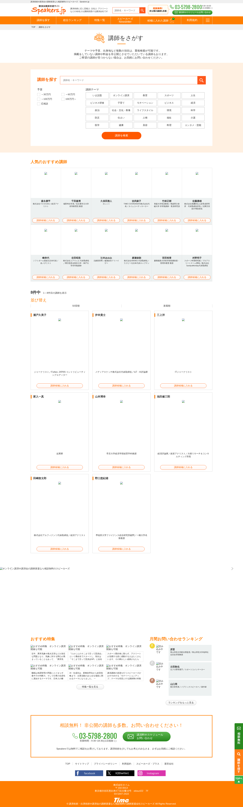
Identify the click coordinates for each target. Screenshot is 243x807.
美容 (145, 125)
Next (231, 568)
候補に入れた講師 (160, 20)
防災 (97, 117)
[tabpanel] (121, 568)
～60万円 (70, 94)
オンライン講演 (121, 95)
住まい (121, 117)
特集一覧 (99, 20)
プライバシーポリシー (105, 763)
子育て (121, 102)
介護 (193, 117)
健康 (121, 125)
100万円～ (70, 99)
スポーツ (169, 95)
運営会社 (169, 763)
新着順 (166, 305)
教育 (145, 95)
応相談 (44, 103)
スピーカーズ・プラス (147, 763)
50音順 (76, 305)
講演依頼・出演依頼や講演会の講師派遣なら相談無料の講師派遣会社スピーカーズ (112, 803)
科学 (193, 110)
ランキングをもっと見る (181, 702)
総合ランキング (72, 20)
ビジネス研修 (97, 102)
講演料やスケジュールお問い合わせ (195, 12)
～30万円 (46, 94)
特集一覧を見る (90, 686)
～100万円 (46, 99)
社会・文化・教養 (121, 110)
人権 (145, 117)
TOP (33, 27)
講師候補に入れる (46, 220)
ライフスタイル (145, 110)
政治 (97, 110)
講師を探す (43, 20)
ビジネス (169, 102)
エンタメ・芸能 (193, 125)
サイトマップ (82, 763)
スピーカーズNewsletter (125, 20)
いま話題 (97, 95)
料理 (169, 125)
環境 (169, 110)
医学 (97, 125)
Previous (11, 568)
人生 (193, 95)
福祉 (169, 117)
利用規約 (192, 20)
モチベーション (145, 102)
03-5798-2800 (98, 735)
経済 (193, 102)
